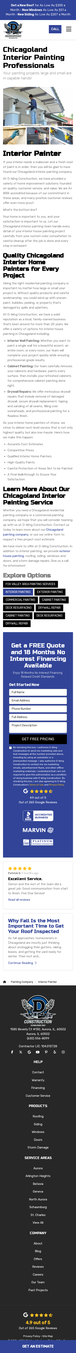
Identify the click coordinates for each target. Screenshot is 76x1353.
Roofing (38, 1116)
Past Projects (38, 1290)
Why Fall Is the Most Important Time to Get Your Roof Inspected (36, 926)
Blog (38, 1251)
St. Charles (38, 1215)
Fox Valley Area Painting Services (30, 584)
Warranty (38, 1080)
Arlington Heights (38, 1176)
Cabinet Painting (54, 600)
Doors (38, 1140)
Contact (38, 1072)
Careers (38, 1274)
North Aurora (38, 1199)
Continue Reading (20, 963)
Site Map (47, 1336)
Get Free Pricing (38, 739)
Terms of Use (36, 784)
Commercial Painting (20, 600)
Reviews (38, 1267)
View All (38, 1222)
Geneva (38, 1191)
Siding (38, 1124)
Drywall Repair (49, 608)
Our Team (38, 1282)
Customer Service (38, 1096)
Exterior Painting (50, 592)
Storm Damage (38, 1147)
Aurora (38, 1168)
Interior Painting (18, 592)
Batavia (38, 1184)
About (38, 1243)
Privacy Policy (56, 784)
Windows (38, 1132)
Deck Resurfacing (19, 608)
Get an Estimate (38, 1346)
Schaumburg (38, 1207)
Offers (38, 1259)
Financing (38, 1088)
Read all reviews (19, 900)
